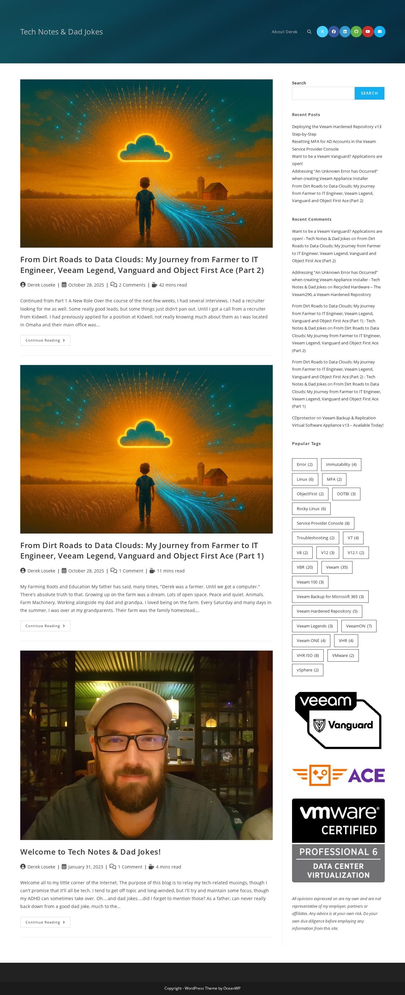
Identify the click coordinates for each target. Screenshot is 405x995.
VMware (343, 655)
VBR (305, 567)
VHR (346, 640)
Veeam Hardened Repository (327, 611)
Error (305, 464)
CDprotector (303, 418)
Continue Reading (48, 341)
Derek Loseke (41, 285)
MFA (334, 479)
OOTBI (346, 494)
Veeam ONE (311, 640)
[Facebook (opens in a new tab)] (334, 31)
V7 (353, 538)
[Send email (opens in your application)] (379, 31)
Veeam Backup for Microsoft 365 (330, 596)
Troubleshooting (315, 538)
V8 (302, 552)
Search (299, 83)
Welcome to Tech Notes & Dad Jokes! (90, 851)
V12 (327, 552)
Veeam (337, 567)
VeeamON (359, 626)
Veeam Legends (315, 626)
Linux (305, 479)
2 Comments (132, 285)
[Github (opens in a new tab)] (356, 31)
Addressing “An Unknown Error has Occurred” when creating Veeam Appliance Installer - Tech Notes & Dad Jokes (336, 279)
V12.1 (356, 552)
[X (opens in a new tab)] (322, 31)
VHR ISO (308, 655)
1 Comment (131, 571)
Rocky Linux (311, 508)
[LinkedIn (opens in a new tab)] (345, 31)
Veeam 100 (310, 582)
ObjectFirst (310, 494)
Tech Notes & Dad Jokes (61, 31)
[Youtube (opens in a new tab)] (368, 31)
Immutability (341, 464)
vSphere (308, 670)
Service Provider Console (323, 523)
